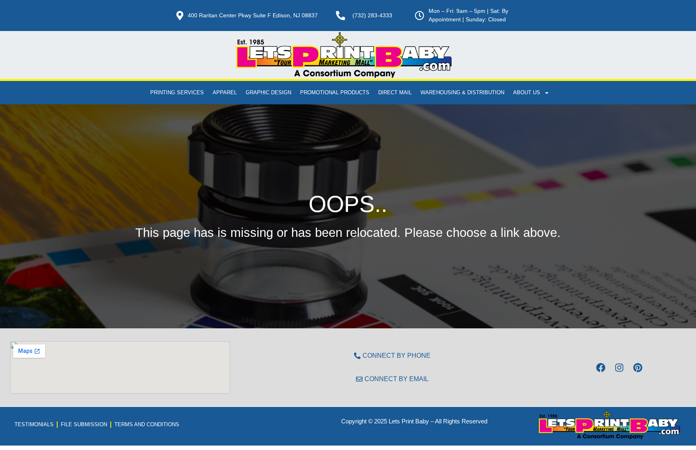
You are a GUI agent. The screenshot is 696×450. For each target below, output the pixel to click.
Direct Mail (395, 92)
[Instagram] (619, 367)
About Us (526, 92)
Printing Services (177, 92)
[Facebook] (600, 367)
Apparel (225, 92)
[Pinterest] (637, 367)
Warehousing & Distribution (462, 92)
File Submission (84, 424)
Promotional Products (334, 92)
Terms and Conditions (146, 424)
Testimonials (34, 424)
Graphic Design (268, 92)
